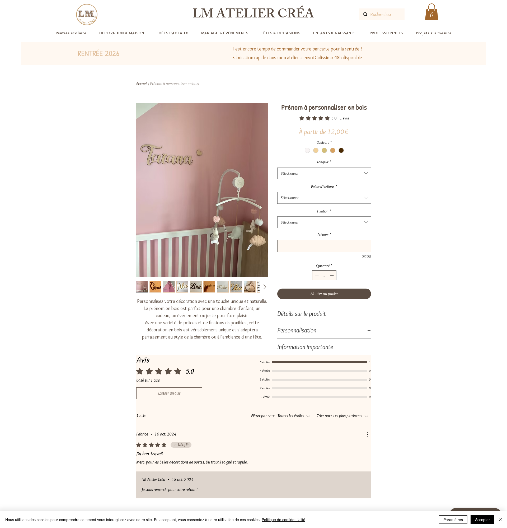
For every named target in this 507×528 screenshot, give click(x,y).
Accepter (482, 519)
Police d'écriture (324, 186)
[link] (324, 118)
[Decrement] (316, 275)
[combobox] (324, 173)
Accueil (141, 83)
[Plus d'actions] (367, 434)
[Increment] (332, 275)
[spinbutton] (324, 275)
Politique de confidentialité (283, 519)
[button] (432, 11)
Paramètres (453, 519)
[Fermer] (500, 519)
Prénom (324, 234)
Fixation (324, 211)
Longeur (324, 162)
